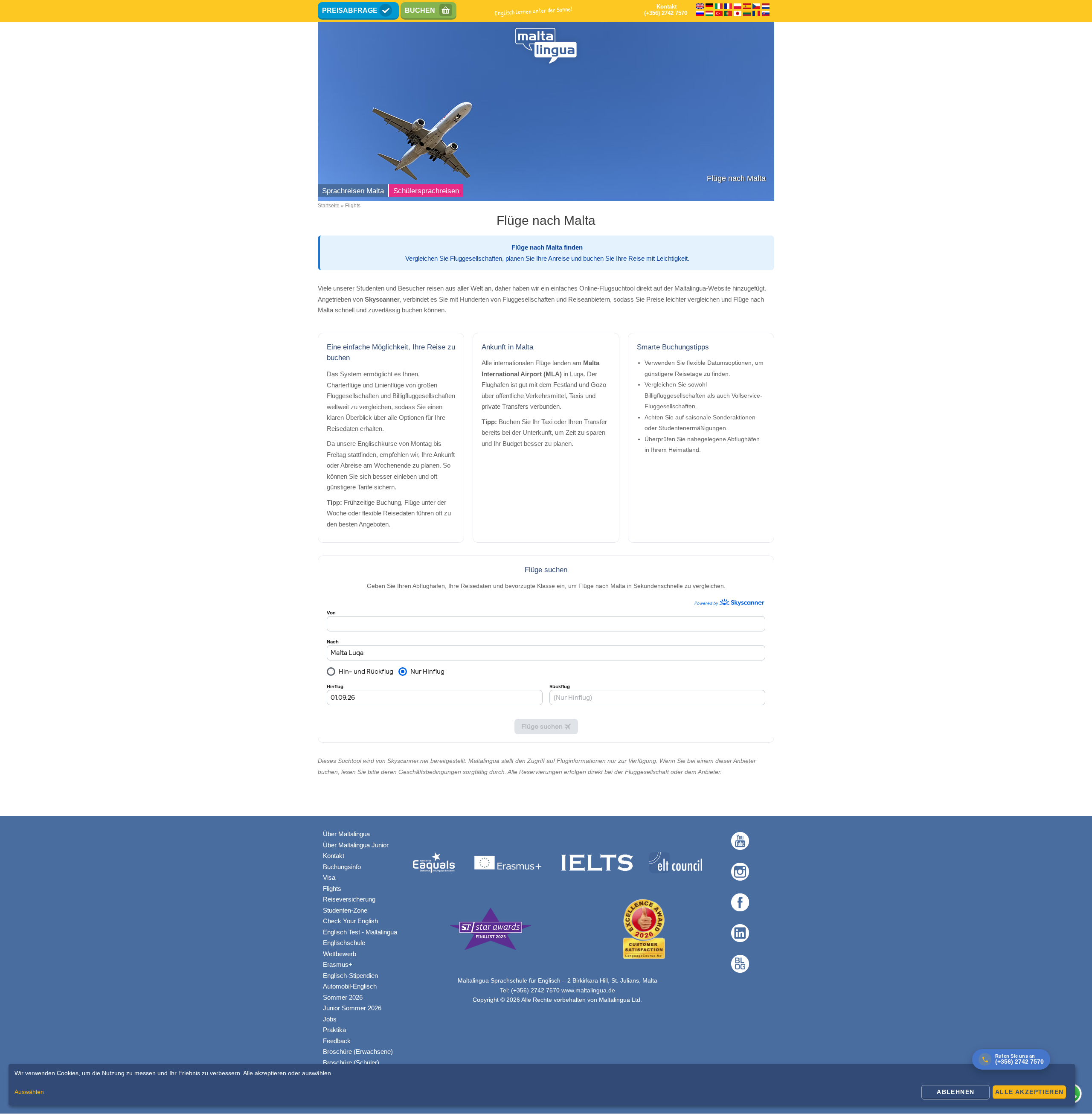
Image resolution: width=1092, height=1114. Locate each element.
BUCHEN (420, 10)
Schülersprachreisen (426, 191)
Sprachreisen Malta (353, 191)
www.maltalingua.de (588, 990)
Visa (329, 877)
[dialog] (542, 1084)
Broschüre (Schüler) (351, 1062)
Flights (332, 888)
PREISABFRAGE (350, 10)
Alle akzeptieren (1029, 1091)
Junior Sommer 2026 (352, 1008)
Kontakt (333, 855)
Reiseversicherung (349, 899)
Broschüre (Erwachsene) (358, 1051)
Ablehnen (955, 1091)
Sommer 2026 (343, 997)
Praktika (334, 1029)
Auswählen (29, 1091)
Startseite (329, 206)
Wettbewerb (339, 953)
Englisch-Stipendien (350, 975)
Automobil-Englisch (350, 986)
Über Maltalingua (346, 834)
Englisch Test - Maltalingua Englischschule (360, 937)
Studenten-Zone (345, 910)
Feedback (337, 1040)
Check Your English (350, 921)
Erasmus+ (337, 964)
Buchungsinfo (342, 866)
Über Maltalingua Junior (356, 845)
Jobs (330, 1019)
